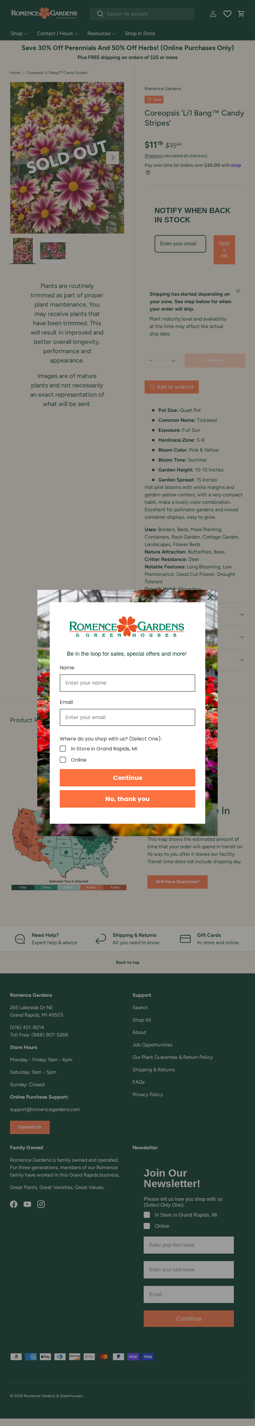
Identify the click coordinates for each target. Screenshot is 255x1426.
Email (66, 702)
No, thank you (127, 799)
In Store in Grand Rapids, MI (104, 748)
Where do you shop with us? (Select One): (111, 738)
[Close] (210, 597)
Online (78, 760)
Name (67, 667)
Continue (127, 777)
